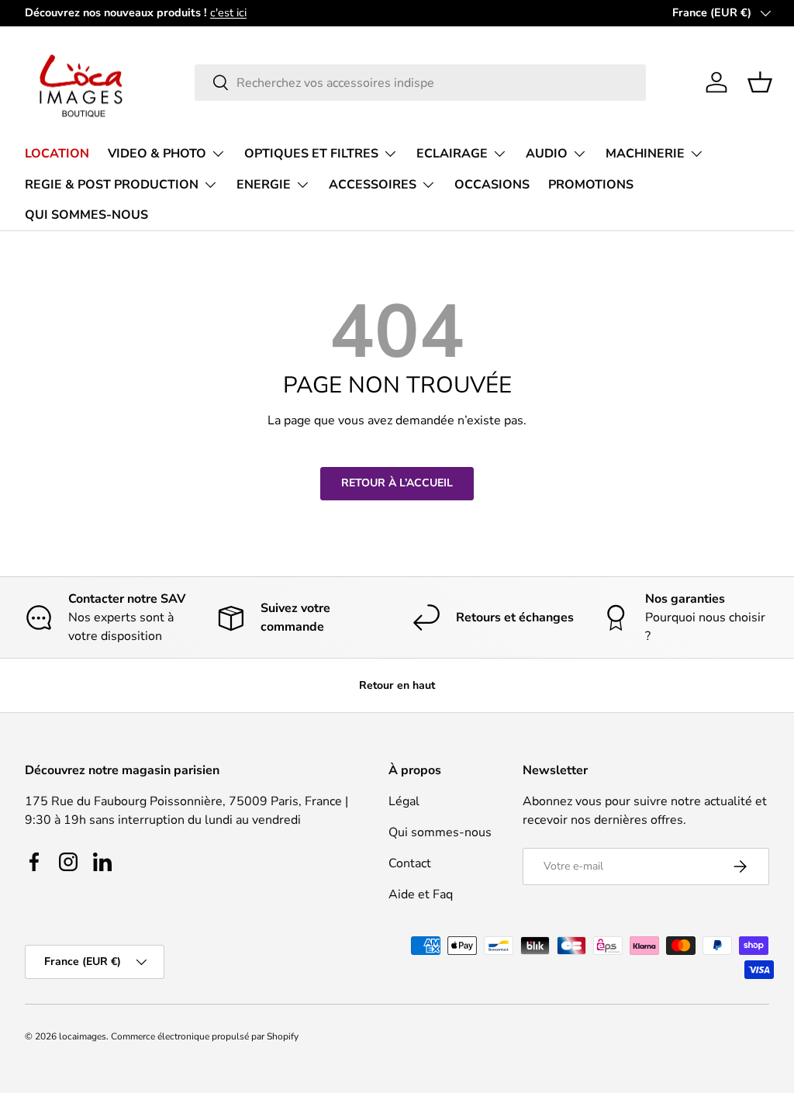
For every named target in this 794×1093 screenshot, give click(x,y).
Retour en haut (397, 685)
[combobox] (420, 82)
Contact (409, 863)
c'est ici (228, 12)
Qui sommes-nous (440, 832)
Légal (403, 801)
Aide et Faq (420, 894)
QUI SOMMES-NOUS (86, 214)
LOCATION (57, 153)
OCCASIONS (492, 184)
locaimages (82, 1036)
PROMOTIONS (590, 184)
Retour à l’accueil (397, 483)
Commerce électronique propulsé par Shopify (205, 1036)
